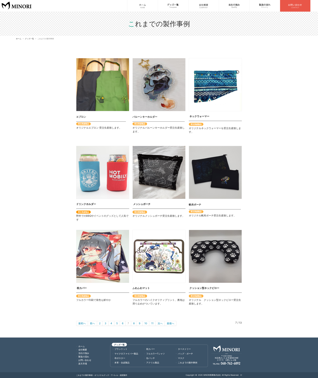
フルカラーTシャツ (155, 353)
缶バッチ (150, 358)
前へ (92, 323)
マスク (181, 358)
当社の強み (83, 353)
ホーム (18, 39)
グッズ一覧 (29, 39)
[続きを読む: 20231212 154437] (215, 172)
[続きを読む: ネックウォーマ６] (215, 84)
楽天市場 (82, 363)
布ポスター (119, 358)
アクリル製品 (152, 362)
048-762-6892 (230, 364)
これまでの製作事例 (187, 362)
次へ (160, 323)
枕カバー (150, 349)
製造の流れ (83, 356)
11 (152, 323)
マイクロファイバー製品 (126, 353)
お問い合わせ (84, 360)
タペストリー (184, 349)
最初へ (82, 323)
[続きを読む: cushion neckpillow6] (215, 256)
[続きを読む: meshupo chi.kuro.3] (159, 172)
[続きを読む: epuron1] (102, 84)
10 (145, 323)
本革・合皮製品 (122, 362)
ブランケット (120, 349)
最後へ (170, 323)
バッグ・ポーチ (185, 353)
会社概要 (82, 349)
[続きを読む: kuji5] (102, 172)
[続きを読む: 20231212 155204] (102, 256)
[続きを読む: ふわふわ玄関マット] (159, 256)
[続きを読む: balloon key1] (159, 84)
